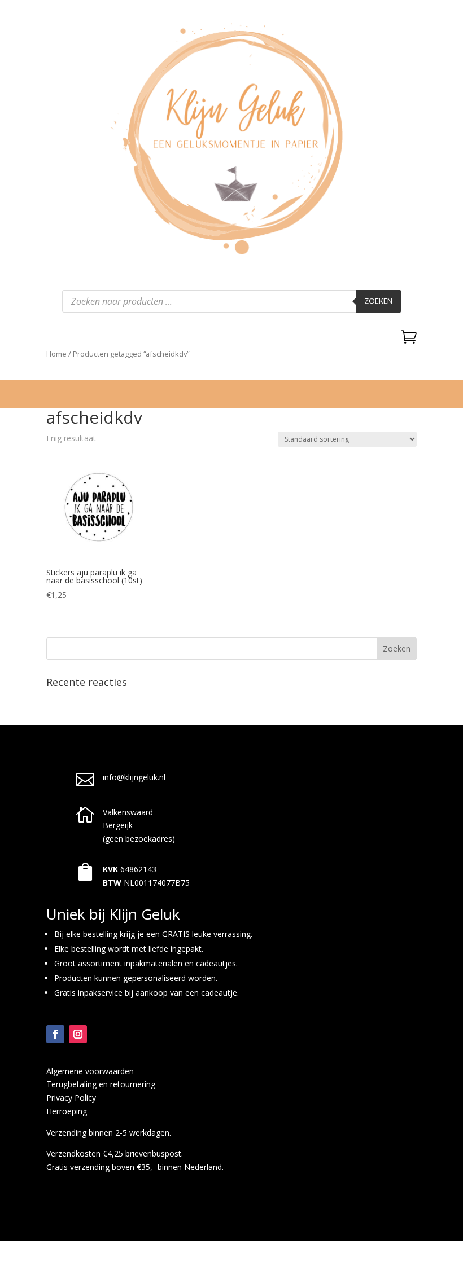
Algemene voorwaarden (90, 1071)
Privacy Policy (71, 1097)
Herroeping (66, 1111)
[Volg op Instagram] (78, 1034)
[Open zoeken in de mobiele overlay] (231, 301)
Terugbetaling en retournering (100, 1084)
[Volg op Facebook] (55, 1034)
